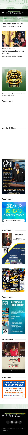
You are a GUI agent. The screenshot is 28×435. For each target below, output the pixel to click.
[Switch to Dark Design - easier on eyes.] (23, 12)
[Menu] (3, 12)
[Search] (25, 12)
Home (10, 18)
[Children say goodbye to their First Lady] (14, 39)
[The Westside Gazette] (13, 12)
